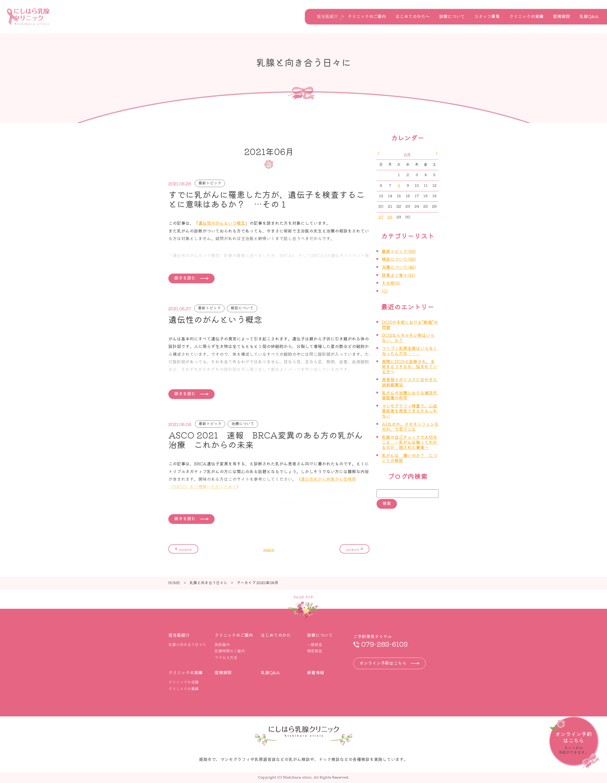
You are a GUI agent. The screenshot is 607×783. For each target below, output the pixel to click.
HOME (174, 582)
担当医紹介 (327, 16)
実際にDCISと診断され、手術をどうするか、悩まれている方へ (409, 366)
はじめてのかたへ (412, 16)
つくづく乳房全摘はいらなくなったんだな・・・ (409, 350)
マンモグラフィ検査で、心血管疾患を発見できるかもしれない (409, 411)
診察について (452, 16)
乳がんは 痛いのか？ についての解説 (409, 457)
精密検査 (314, 651)
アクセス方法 (226, 657)
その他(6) (391, 283)
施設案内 (222, 644)
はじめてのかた (276, 635)
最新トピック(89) (399, 251)
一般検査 (314, 644)
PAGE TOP (303, 597)
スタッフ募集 (487, 16)
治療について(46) (399, 267)
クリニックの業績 (183, 688)
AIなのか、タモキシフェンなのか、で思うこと (410, 426)
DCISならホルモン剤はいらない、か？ (408, 337)
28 (389, 217)
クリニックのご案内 (367, 16)
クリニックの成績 (183, 682)
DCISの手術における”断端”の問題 (410, 324)
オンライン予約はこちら (382, 663)
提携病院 (561, 16)
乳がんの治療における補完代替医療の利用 (409, 395)
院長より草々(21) (398, 275)
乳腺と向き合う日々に (208, 582)
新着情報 (315, 672)
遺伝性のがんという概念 (221, 223)
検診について (242, 308)
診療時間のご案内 (230, 651)
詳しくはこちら (574, 743)
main (268, 549)
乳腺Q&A (589, 16)
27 (381, 217)
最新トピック (209, 183)
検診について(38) (399, 259)
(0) (385, 291)
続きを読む (185, 278)
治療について (242, 423)
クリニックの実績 (526, 16)
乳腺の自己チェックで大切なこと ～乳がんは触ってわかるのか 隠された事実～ (409, 442)
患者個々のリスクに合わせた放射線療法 (409, 382)
